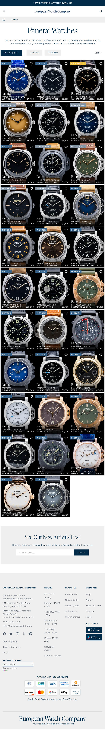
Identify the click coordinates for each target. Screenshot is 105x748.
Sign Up (81, 552)
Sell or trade (71, 611)
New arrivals (71, 600)
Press (89, 617)
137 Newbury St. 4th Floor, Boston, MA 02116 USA (16, 604)
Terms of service (11, 647)
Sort (96, 53)
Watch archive (72, 617)
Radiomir (53, 53)
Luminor (34, 53)
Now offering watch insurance (52, 3)
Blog (88, 594)
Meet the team (93, 606)
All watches (71, 594)
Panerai (14, 19)
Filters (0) (9, 53)
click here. (90, 43)
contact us (57, 43)
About (89, 600)
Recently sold (72, 606)
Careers (90, 611)
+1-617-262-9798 (12, 622)
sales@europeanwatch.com (17, 626)
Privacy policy (10, 641)
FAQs (5, 653)
